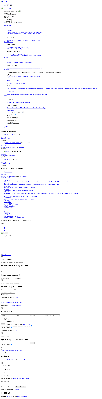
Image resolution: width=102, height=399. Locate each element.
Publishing (17, 83)
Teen (21, 47)
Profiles (9, 54)
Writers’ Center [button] (7, 192)
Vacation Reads (36, 40)
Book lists (14, 40)
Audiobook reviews (9, 14)
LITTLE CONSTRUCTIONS (8, 147)
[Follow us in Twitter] (4, 227)
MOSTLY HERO (5, 138)
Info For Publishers (30, 199)
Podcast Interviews (9, 19)
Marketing (22, 83)
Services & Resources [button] (9, 77)
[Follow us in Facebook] (4, 225)
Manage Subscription (31, 76)
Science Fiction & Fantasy (13, 33)
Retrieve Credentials (20, 386)
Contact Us (6, 212)
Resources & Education (13, 80)
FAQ (17, 199)
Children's (49, 35)
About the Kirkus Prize (23, 62)
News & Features (8, 16)
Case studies (20, 94)
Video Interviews (8, 18)
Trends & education (12, 94)
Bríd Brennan (23, 176)
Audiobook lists (21, 40)
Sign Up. (17, 389)
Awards (19, 54)
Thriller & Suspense (22, 32)
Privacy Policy (7, 202)
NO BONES (4, 163)
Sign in (2, 324)
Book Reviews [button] (7, 25)
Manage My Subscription (21, 190)
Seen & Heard (24, 54)
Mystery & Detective (32, 32)
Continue (18, 278)
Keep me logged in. (6, 327)
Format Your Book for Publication (45, 88)
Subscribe (38, 76)
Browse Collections (12, 102)
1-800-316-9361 (9, 359)
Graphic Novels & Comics (29, 35)
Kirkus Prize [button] (7, 186)
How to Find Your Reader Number (21, 378)
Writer (5, 320)
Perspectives (14, 54)
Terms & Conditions (9, 203)
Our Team (10, 199)
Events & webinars (42, 94)
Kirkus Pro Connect (23, 196)
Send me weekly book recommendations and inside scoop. (15, 326)
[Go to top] (4, 233)
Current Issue (10, 76)
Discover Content (11, 108)
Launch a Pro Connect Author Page (53, 193)
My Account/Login (33, 196)
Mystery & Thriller (25, 48)
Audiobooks (10, 32)
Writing (9, 83)
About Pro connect (28, 108)
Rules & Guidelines (33, 68)
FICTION (3, 137)
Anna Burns (14, 138)
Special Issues (17, 76)
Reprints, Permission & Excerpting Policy (9, 207)
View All (9, 30)
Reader (6, 318)
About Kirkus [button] (7, 197)
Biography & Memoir (31, 33)
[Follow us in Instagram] (4, 228)
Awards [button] (6, 57)
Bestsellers (9, 40)
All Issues (23, 76)
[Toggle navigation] (1, 8)
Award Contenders (24, 68)
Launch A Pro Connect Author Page (89, 88)
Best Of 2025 (28, 40)
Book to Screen (11, 55)
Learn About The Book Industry (70, 193)
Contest (14, 199)
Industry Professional (9, 321)
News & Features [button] (8, 42)
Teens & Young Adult (41, 35)
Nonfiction (23, 33)
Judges (40, 68)
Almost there (4, 294)
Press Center (22, 199)
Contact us (6, 200)
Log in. (16, 297)
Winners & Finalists (12, 62)
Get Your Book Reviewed (29, 88)
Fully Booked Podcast (35, 55)
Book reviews (7, 13)
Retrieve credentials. (16, 305)
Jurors (30, 62)
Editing (12, 83)
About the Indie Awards (13, 68)
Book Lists (12, 184)
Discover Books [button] (8, 180)
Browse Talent (19, 108)
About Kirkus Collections (23, 102)
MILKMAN (4, 155)
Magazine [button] (6, 69)
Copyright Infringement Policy (11, 205)
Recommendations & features (30, 94)
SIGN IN (9, 4)
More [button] (5, 95)
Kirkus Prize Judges (30, 187)
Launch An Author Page (39, 108)
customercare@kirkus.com (23, 359)
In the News (18, 55)
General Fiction (11, 47)
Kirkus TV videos (48, 184)
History (38, 33)
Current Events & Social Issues (15, 35)
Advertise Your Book (74, 88)
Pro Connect (7, 21)
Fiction (15, 32)
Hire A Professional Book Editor (15, 88)
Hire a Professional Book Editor (12, 193)
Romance (39, 32)
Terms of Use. (26, 324)
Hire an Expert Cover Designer (61, 88)
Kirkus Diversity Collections (11, 196)
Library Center (10, 91)
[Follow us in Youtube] (4, 230)
